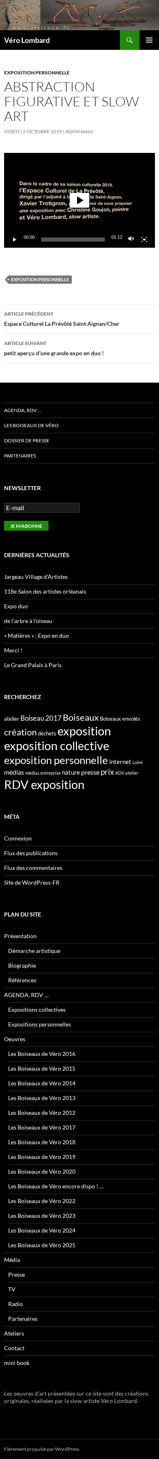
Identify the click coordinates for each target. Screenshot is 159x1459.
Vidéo (12, 131)
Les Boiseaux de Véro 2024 (41, 1230)
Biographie (22, 965)
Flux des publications (30, 852)
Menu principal (149, 40)
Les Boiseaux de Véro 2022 (41, 1200)
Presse (16, 1274)
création (20, 731)
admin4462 (79, 131)
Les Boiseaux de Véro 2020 (41, 1171)
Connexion (18, 838)
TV (11, 1289)
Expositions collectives (37, 1009)
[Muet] (131, 239)
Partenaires (20, 456)
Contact (14, 1348)
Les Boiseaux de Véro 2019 (41, 1156)
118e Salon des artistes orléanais (45, 591)
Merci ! (13, 650)
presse (90, 772)
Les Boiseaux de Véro (31, 425)
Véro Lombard (27, 40)
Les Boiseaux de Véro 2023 (41, 1215)
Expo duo (16, 606)
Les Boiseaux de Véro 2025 (41, 1245)
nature (71, 772)
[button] (79, 200)
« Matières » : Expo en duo (36, 635)
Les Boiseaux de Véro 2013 (41, 1097)
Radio (15, 1303)
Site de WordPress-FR (32, 882)
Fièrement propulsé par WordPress (41, 1449)
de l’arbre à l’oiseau (28, 620)
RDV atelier (126, 772)
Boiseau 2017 (41, 718)
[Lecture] (15, 239)
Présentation (20, 935)
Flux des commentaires (33, 867)
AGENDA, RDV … (22, 410)
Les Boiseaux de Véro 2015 (41, 1068)
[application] (79, 200)
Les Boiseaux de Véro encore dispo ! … (56, 1186)
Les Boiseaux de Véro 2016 (41, 1053)
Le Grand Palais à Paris (33, 664)
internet (120, 761)
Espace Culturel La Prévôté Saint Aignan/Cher (61, 319)
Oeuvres (14, 1038)
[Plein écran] (144, 239)
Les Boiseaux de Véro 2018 (41, 1142)
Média (12, 1259)
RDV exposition (44, 784)
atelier (11, 718)
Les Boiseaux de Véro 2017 (41, 1127)
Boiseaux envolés (120, 718)
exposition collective (56, 746)
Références (22, 980)
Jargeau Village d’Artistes (36, 576)
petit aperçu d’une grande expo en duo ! (54, 348)
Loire (137, 762)
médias (14, 772)
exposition (84, 731)
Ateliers (14, 1333)
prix (107, 771)
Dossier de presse (26, 440)
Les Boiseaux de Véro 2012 (41, 1112)
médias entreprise (43, 772)
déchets (47, 733)
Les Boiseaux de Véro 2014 (41, 1083)
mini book (16, 1362)
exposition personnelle (37, 72)
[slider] (73, 240)
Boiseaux (81, 717)
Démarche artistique (34, 950)
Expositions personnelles (39, 1024)
